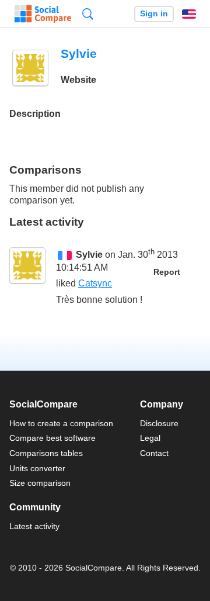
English (189, 14)
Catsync (95, 283)
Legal (150, 438)
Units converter (37, 468)
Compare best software (52, 438)
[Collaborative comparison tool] (42, 14)
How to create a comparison (61, 423)
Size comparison (40, 483)
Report (166, 272)
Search (87, 13)
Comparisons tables (46, 453)
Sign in (154, 13)
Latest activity (34, 526)
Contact (154, 453)
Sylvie (89, 255)
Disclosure (159, 423)
